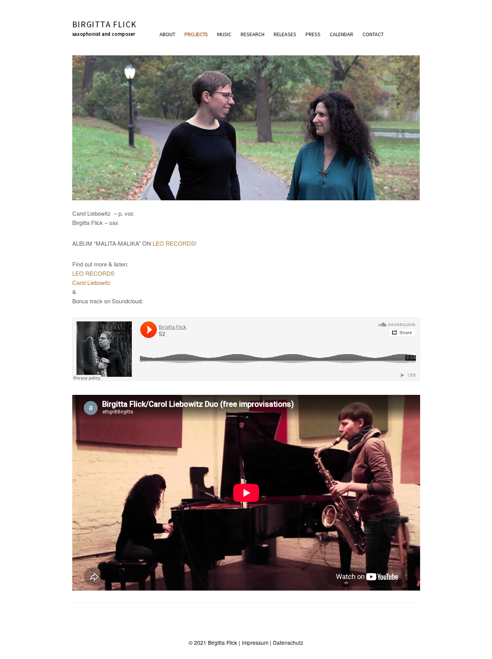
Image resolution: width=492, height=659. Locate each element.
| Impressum (252, 642)
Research (252, 34)
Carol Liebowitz (91, 282)
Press (313, 34)
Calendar (341, 34)
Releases (285, 34)
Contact (373, 34)
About (167, 34)
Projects (196, 34)
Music (224, 34)
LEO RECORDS (174, 243)
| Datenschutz (285, 642)
